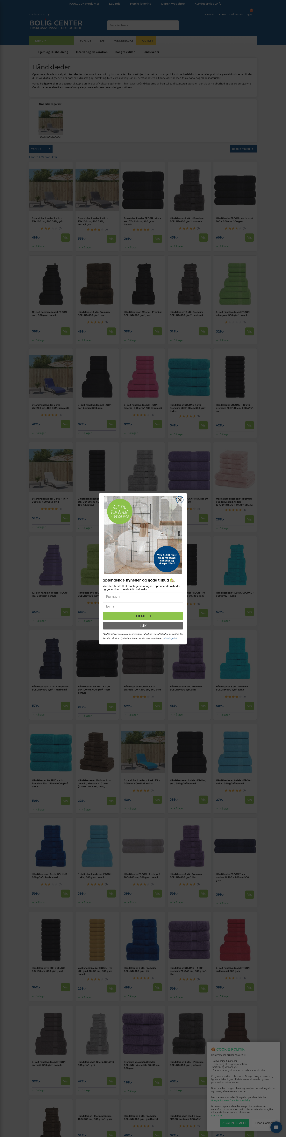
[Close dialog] (179, 499)
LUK (143, 625)
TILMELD (143, 616)
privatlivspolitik (170, 638)
